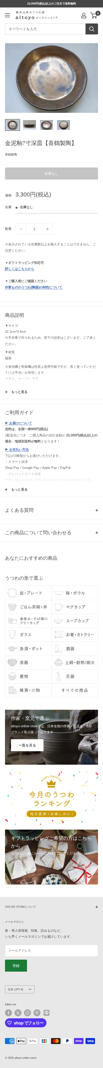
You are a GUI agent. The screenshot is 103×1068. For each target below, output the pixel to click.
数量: (8, 229)
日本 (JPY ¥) (15, 989)
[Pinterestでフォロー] (37, 1012)
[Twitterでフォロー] (18, 1012)
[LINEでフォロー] (46, 1012)
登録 (16, 966)
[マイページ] (83, 15)
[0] (94, 15)
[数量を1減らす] (21, 229)
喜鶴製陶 (11, 154)
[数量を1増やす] (47, 229)
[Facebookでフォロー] (8, 1012)
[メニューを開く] (7, 15)
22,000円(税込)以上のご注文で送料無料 (51, 3)
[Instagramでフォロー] (27, 1012)
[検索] (92, 28)
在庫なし (51, 174)
